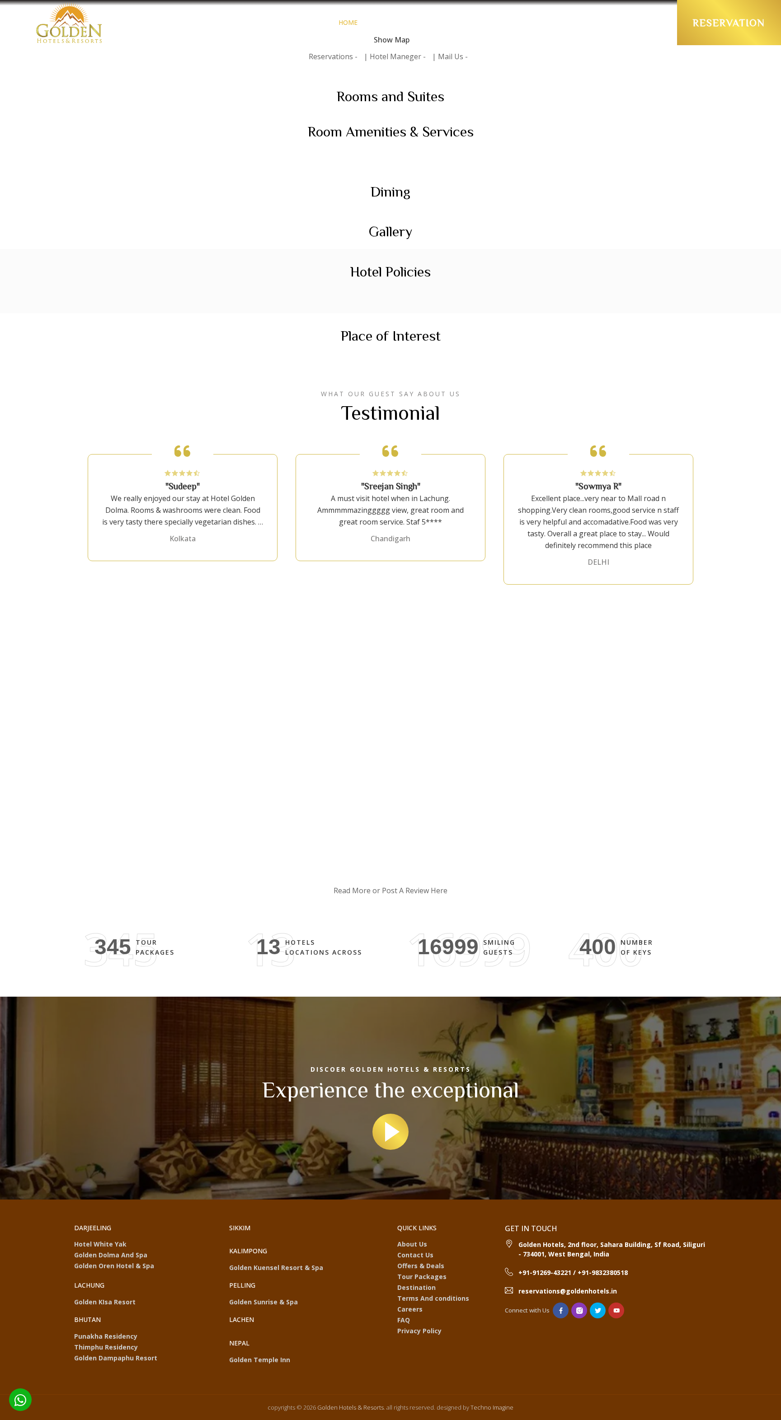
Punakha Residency (105, 1336)
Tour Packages (577, 22)
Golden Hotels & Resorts (350, 1407)
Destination (516, 22)
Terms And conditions (433, 1298)
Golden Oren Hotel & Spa (114, 1265)
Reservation (729, 23)
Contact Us (415, 1255)
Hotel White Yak (100, 1244)
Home (348, 22)
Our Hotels (391, 22)
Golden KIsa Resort (105, 1302)
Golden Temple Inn (259, 1359)
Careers (410, 1309)
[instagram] (579, 1310)
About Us (412, 1244)
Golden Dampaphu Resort (115, 1358)
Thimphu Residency (106, 1347)
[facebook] (561, 1310)
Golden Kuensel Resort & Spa (276, 1267)
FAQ (403, 1320)
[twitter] (598, 1310)
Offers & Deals (456, 22)
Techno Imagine (491, 1407)
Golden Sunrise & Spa (263, 1302)
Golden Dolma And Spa (110, 1255)
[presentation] (91, 653)
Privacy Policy (419, 1330)
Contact (632, 22)
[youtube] (616, 1310)
